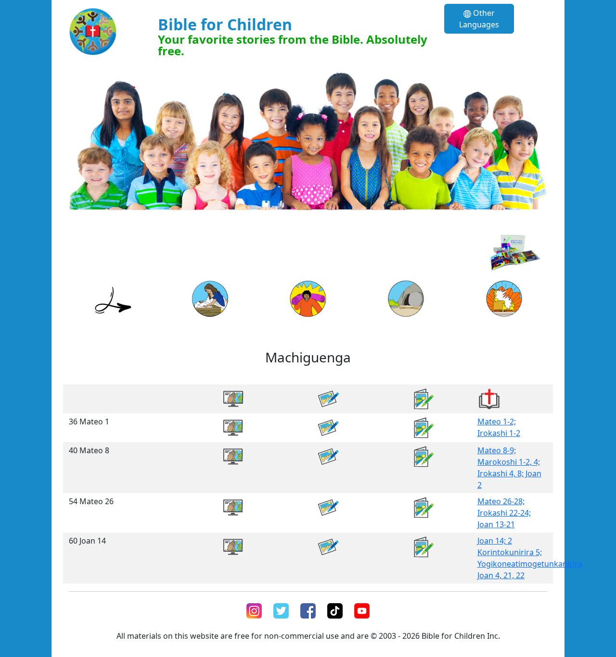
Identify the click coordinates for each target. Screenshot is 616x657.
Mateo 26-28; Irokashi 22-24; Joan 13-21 (504, 513)
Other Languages (479, 19)
